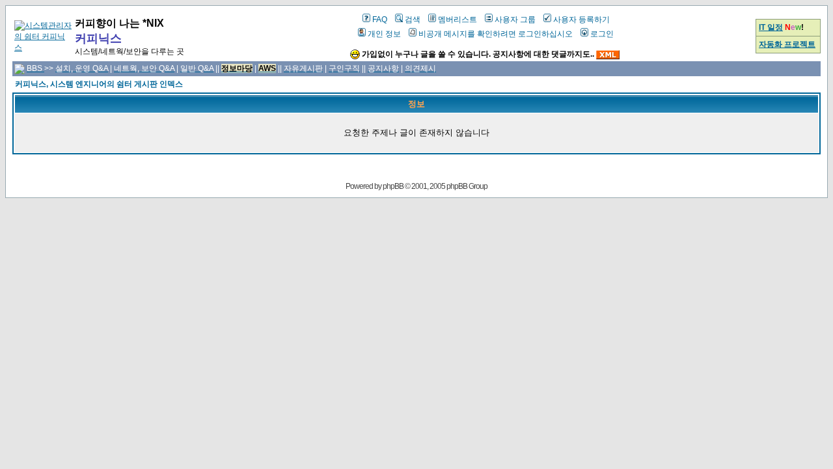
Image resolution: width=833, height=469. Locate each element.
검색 (412, 19)
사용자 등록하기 (581, 19)
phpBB (393, 186)
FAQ (379, 19)
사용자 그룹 (515, 19)
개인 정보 (384, 33)
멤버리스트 (457, 19)
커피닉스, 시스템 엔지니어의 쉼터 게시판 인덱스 (99, 84)
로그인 (602, 33)
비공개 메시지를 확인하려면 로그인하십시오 (495, 33)
